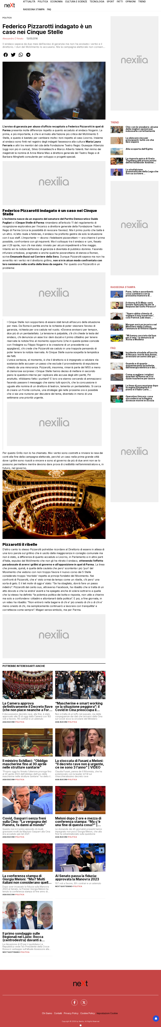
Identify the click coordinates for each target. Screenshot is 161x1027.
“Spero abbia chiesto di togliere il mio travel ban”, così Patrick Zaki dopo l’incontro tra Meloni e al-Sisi (142, 316)
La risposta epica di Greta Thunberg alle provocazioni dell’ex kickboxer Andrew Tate (141, 161)
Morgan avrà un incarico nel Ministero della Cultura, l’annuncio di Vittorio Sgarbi (141, 327)
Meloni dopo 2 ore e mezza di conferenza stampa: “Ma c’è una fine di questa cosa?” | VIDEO (78, 822)
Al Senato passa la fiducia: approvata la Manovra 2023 (77, 877)
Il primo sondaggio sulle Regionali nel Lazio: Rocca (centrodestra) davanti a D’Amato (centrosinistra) (23, 937)
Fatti (120, 1)
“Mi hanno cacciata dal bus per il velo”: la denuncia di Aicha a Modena (141, 338)
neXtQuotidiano (63, 886)
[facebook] (6, 57)
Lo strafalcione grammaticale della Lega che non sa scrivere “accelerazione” (142, 172)
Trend (142, 1)
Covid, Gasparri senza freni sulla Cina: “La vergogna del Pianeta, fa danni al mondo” (25, 822)
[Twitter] (82, 1000)
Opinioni (130, 1)
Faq (49, 9)
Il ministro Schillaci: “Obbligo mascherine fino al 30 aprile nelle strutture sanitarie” (25, 764)
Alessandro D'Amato (13, 38)
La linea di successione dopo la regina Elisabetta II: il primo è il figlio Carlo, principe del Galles (142, 388)
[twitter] (13, 57)
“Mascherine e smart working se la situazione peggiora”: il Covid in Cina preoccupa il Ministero (79, 707)
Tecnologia (97, 1)
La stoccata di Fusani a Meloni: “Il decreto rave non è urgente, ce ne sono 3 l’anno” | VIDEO (79, 764)
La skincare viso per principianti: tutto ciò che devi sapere (140, 140)
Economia (56, 1)
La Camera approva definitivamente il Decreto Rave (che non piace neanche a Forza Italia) (28, 707)
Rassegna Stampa (33, 9)
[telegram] (28, 57)
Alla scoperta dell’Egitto (139, 149)
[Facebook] (72, 1000)
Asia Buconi (8, 722)
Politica (43, 1)
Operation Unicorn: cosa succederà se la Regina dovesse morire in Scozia (140, 398)
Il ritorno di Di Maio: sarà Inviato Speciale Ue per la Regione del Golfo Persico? (141, 305)
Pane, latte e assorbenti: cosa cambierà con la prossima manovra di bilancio (139, 294)
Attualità (29, 1)
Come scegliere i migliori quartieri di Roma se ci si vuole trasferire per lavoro (140, 377)
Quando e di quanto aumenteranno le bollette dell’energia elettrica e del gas (140, 366)
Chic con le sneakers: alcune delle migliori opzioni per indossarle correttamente (142, 129)
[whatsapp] (21, 57)
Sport (110, 1)
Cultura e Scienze (76, 1)
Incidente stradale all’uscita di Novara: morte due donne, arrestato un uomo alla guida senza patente (142, 355)
